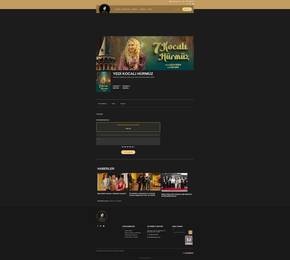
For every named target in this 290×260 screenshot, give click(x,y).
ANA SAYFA (100, 201)
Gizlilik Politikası (128, 230)
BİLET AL (188, 9)
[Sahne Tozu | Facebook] (187, 4)
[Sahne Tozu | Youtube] (193, 4)
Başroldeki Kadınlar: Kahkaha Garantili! (111, 193)
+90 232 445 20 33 (189, 1)
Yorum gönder (128, 152)
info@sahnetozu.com (176, 1)
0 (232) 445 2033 (153, 234)
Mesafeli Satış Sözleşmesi (131, 235)
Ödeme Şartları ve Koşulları (131, 237)
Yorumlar (122, 103)
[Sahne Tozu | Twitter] (190, 4)
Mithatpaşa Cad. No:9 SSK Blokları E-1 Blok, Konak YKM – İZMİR (156, 231)
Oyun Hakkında (102, 103)
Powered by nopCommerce (145, 257)
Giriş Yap (128, 128)
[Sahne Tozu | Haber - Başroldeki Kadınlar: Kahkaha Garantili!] (113, 181)
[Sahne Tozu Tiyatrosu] (104, 9)
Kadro (113, 103)
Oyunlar (107, 201)
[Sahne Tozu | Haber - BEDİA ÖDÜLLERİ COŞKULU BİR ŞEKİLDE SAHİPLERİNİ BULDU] (174, 182)
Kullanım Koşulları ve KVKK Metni (133, 232)
